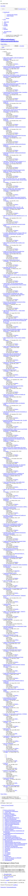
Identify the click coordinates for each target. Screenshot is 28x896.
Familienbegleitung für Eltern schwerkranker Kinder (14, 541)
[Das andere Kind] (1, 1)
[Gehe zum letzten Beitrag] (18, 63)
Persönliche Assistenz (8, 619)
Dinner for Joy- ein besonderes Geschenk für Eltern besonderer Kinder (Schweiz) (14, 302)
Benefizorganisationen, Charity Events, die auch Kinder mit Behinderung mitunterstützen (15, 429)
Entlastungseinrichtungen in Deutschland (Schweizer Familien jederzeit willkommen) (14, 136)
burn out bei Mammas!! (8, 743)
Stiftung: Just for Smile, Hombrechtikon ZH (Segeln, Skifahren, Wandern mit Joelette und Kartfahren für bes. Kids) (15, 449)
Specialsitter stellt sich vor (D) (9, 267)
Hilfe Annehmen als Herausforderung (11, 785)
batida (6, 722)
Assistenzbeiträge (7, 604)
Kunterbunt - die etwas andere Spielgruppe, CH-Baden (15, 713)
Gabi (16, 768)
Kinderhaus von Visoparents (9, 770)
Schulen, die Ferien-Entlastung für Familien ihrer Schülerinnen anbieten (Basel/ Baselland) (13, 252)
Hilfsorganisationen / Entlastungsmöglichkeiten (10, 40)
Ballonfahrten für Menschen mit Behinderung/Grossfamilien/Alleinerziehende (13, 556)
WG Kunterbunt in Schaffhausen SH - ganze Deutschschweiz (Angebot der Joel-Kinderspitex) (13, 294)
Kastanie (16, 609)
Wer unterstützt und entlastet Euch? (10, 750)
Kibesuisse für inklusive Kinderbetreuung (12, 362)
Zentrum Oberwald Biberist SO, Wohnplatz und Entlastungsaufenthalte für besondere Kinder (13, 474)
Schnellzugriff (6, 12)
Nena (6, 643)
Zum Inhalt (3, 6)
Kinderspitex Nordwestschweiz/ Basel (11, 260)
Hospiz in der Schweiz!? (8, 778)
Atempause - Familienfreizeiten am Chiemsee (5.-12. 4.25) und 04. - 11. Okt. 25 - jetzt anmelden (14, 162)
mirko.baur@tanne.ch (9, 549)
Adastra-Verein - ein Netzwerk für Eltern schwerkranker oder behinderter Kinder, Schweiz (15, 110)
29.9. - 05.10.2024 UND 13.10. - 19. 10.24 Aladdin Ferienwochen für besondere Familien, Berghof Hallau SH (15, 180)
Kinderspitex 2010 (7, 721)
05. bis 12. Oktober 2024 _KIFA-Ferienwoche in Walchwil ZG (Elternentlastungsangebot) (13, 189)
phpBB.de (15, 884)
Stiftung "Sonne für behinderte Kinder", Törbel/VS (14, 611)
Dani (6, 744)
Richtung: (12, 798)
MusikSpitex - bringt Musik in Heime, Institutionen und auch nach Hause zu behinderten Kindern (15, 75)
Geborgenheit (8, 589)
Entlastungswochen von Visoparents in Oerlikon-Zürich (15, 588)
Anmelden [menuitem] (5, 25)
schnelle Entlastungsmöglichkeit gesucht (12, 642)
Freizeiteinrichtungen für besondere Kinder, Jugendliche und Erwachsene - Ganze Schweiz (15, 93)
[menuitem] (11, 14)
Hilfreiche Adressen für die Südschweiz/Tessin (13, 657)
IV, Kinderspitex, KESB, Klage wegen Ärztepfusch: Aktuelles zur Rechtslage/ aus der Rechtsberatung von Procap (14, 198)
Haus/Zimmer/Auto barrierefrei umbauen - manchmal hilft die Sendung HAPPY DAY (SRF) (14, 329)
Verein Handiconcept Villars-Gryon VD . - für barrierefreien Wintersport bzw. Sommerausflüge (13, 207)
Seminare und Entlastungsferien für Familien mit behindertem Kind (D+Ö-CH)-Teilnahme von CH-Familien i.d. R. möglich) (14, 439)
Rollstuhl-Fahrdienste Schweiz (9, 369)
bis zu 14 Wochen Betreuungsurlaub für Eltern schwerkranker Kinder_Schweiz (13, 386)
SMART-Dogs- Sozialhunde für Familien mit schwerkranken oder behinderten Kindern (13, 524)
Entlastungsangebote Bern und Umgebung (12, 649)
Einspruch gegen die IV (8, 706)
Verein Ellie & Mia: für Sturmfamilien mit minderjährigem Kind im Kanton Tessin (12, 354)
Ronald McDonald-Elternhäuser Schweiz (12, 673)
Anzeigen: (4, 797)
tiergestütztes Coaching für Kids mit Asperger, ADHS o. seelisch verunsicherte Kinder (15, 507)
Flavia (6, 582)
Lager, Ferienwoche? (7, 580)
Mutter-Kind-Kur (7, 728)
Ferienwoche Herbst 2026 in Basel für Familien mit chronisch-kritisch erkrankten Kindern (14, 67)
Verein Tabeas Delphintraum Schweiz (11, 346)
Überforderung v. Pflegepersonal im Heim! (12, 736)
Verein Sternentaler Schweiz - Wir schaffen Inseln (14, 482)
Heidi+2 (16, 726)
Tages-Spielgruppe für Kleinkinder (10, 548)
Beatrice (7, 60)
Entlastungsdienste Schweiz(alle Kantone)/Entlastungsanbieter (10, 698)
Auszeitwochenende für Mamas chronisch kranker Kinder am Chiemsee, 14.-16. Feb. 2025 (14, 170)
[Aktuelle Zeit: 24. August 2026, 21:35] (3, 34)
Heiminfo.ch (6, 457)
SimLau (7, 651)
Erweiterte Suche (22, 8)
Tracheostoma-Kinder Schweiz (10, 573)
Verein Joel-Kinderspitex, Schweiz (10, 635)
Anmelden (5, 29)
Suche (16, 8)
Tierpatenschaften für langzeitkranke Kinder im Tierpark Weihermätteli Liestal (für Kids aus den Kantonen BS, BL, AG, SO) (15, 320)
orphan (16, 521)
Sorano (6, 467)
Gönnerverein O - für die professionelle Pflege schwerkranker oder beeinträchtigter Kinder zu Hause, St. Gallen (14, 284)
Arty (6, 882)
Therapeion (7, 567)
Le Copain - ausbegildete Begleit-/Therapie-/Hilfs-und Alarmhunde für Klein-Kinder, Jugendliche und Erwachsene (14, 234)
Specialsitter (7, 268)
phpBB (7, 880)
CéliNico (16, 639)
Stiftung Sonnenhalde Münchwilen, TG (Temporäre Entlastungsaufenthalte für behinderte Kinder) (14, 465)
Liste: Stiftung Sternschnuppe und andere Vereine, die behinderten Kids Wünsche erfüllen (14, 84)
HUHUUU (5, 763)
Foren (4, 19)
